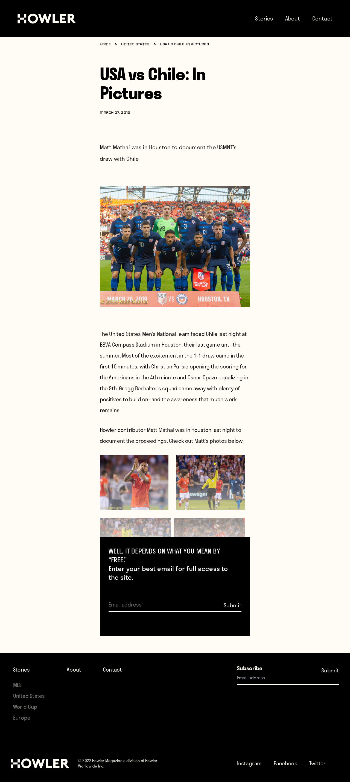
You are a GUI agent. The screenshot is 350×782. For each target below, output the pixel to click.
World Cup (25, 707)
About (292, 18)
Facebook (285, 763)
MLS (17, 685)
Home (105, 44)
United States (135, 44)
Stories (264, 18)
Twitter (317, 763)
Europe (21, 718)
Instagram (249, 763)
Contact (322, 18)
